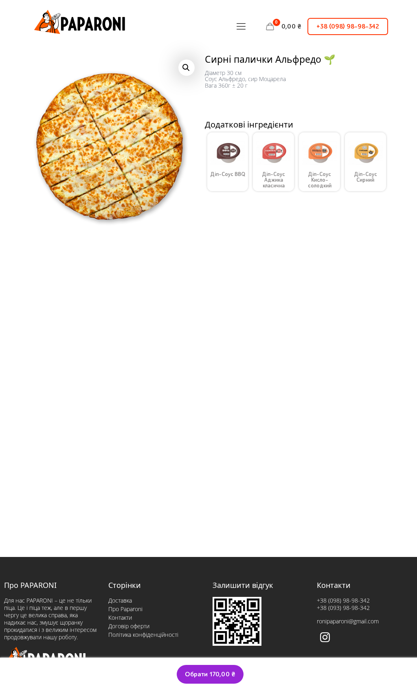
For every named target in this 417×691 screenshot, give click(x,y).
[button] (186, 67)
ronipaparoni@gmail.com (348, 621)
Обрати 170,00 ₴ (210, 674)
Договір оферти (128, 626)
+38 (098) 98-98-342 (347, 26)
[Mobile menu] (241, 26)
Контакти (120, 617)
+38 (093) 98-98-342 (343, 608)
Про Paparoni (125, 609)
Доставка (120, 600)
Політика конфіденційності (143, 634)
